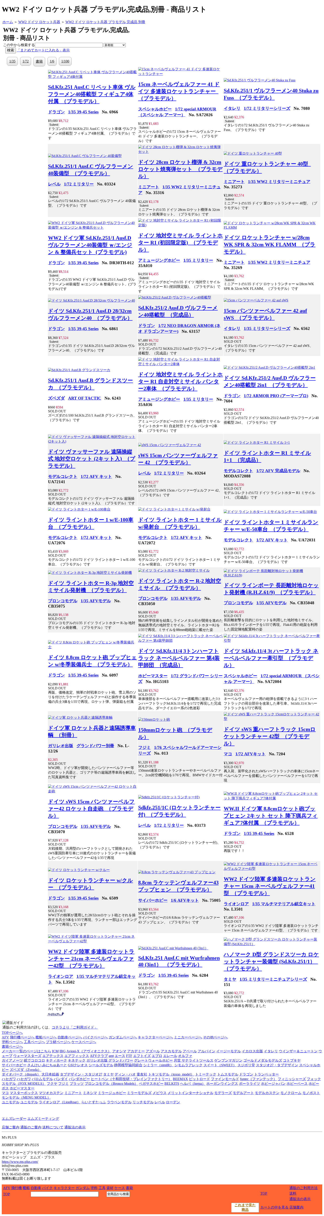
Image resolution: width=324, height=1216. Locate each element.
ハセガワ (9, 1079)
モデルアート (243, 1093)
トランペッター (266, 1074)
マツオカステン (51, 1093)
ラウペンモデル (119, 1102)
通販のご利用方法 (303, 1188)
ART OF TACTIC (84, 398)
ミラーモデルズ (139, 1093)
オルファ (185, 1056)
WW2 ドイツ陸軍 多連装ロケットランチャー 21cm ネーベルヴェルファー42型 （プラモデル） (91, 959)
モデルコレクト (62, 476)
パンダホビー (79, 1079)
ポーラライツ (249, 1083)
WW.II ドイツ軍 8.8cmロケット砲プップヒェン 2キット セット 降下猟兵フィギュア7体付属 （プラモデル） (271, 816)
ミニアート (148, 187)
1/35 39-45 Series (83, 112)
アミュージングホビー (159, 260)
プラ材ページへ (58, 1042)
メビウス (160, 1093)
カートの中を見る (274, 1207)
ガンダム (83, 1188)
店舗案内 (296, 1207)
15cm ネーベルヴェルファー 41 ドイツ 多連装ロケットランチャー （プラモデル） (179, 91)
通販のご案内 (30, 1127)
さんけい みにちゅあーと (47, 1065)
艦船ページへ (46, 1037)
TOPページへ (12, 1033)
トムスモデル (227, 1074)
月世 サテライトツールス (193, 1060)
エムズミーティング (43, 1119)
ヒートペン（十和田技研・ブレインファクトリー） (131, 1079)
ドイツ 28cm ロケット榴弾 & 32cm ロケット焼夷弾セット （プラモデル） (180, 169)
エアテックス (52, 1056)
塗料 (94, 1188)
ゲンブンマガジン (228, 1060)
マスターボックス (24, 1093)
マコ (228, 754)
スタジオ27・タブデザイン (277, 1065)
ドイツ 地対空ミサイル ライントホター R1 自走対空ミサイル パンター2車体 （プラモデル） (180, 381)
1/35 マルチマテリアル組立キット (283, 904)
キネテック (77, 1060)
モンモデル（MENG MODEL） (26, 1097)
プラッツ (77, 1083)
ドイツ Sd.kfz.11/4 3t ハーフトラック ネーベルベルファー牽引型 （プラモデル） (271, 658)
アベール (190, 1051)
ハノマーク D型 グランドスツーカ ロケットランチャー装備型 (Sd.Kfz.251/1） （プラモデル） (271, 961)
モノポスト (311, 1093)
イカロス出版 (252, 1051)
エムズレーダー (14, 1119)
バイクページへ (95, 1037)
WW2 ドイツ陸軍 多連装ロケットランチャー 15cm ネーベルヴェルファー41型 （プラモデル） (270, 886)
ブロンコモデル (62, 601)
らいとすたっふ (93, 1102)
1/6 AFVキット (185, 900)
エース (120, 1056)
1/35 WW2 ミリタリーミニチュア (279, 181)
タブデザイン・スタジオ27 (81, 1074)
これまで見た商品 (245, 1207)
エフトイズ (142, 1056)
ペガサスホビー (151, 1083)
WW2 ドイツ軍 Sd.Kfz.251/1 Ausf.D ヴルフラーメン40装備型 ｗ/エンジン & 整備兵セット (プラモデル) (90, 245)
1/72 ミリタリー (79, 184)
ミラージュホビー (112, 1093)
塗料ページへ (12, 1042)
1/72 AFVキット (250, 754)
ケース (119, 1188)
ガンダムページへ (123, 1037)
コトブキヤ (292, 1060)
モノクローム (291, 1093)
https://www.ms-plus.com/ (20, 1162)
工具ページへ (34, 1042)
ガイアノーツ (12, 1060)
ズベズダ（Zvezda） (25, 1070)
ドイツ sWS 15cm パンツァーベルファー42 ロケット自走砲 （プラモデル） (91, 809)
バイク (47, 1188)
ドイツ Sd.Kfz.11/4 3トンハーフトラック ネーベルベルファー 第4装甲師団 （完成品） (179, 658)
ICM (55, 1051)
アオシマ (119, 1051)
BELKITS (171, 1083)
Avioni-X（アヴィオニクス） (88, 1051)
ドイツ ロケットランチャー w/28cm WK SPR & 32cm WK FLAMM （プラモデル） (269, 244)
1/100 (65, 61)
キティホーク (56, 1060)
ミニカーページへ (188, 1037)
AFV (5, 1037)
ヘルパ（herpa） (192, 1083)
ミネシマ (90, 1093)
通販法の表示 (75, 1127)
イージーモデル (228, 1051)
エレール (170, 1056)
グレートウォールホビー (153, 1060)
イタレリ (232, 108)
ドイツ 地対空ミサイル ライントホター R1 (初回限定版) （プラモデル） (180, 243)
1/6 (52, 61)
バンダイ (61, 1079)
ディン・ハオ (125, 1074)
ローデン (173, 1102)
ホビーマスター (153, 675)
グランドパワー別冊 (95, 745)
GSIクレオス (78, 1065)
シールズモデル (101, 1065)
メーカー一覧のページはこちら (26, 1051)
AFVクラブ (99, 1056)
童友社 (142, 1074)
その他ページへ (215, 1037)
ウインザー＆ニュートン (298, 1051)
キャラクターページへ (155, 1037)
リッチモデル (143, 1102)
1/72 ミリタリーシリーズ (267, 108)
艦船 (26, 1188)
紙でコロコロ (34, 1060)
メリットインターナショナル (190, 1093)
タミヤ (230, 979)
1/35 (12, 61)
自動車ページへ (70, 1037)
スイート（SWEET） (219, 1065)
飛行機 (16, 1188)
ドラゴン (56, 112)
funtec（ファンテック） (258, 1079)
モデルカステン (267, 1093)
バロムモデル (42, 1079)
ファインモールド (225, 1079)
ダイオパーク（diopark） (21, 1074)
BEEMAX (180, 1079)
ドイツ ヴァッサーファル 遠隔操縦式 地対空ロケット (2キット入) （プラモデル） (91, 459)
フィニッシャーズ (292, 1079)
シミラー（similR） (158, 1065)
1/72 (25, 61)
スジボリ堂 (246, 1065)
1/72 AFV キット (96, 476)
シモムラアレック (188, 1065)
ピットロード (199, 1079)
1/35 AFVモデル (96, 601)
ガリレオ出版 (60, 745)
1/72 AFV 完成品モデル (278, 470)
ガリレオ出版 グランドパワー (109, 1060)
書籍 (39, 61)
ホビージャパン (273, 1083)
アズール (153, 1051)
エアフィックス (76, 1056)
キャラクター (64, 1188)
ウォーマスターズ (27, 1056)
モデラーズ (223, 1093)
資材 (110, 1188)
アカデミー (136, 1051)
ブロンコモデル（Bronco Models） (111, 1083)
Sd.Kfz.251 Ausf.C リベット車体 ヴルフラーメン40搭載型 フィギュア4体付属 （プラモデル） (92, 94)
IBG (63, 1051)
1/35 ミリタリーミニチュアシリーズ (273, 979)
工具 (102, 1188)
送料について (52, 1127)
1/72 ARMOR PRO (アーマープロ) (276, 395)
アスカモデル (171, 1051)
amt (111, 1056)
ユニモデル (10, 1102)
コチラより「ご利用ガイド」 (75, 1027)
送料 (292, 1193)
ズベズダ (56, 398)
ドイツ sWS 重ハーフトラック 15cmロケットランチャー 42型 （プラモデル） (270, 736)
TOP (6, 1194)
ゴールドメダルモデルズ (262, 1060)
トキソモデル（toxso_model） (171, 1074)
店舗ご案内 (10, 1127)
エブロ (157, 1056)
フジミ (144, 747)
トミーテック (205, 1074)
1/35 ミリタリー (198, 260)
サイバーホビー (153, 900)
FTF (129, 1056)
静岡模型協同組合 (128, 1065)
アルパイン (206, 1051)
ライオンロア (236, 904)
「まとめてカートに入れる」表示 (43, 50)
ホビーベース (297, 1083)
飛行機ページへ (22, 1037)
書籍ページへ (12, 1046)
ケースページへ (83, 1042)
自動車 (36, 1188)
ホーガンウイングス (222, 1083)
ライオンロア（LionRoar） (59, 1102)
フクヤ (52, 1083)
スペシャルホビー (155, 109)
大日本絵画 (50, 1074)
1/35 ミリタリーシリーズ (267, 328)
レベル (54, 184)
